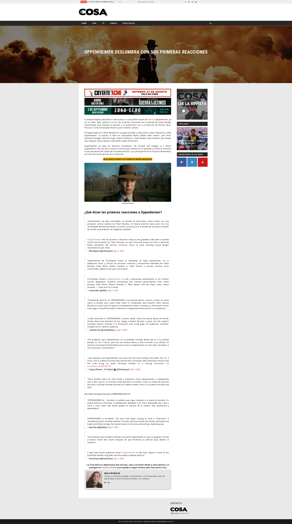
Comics (113, 23)
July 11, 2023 (118, 251)
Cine (94, 23)
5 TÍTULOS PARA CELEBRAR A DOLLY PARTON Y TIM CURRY (101, 2)
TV (103, 23)
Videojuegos (129, 23)
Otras (84, 1)
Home (84, 23)
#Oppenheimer (94, 239)
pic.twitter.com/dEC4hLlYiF (99, 366)
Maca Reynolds (112, 473)
